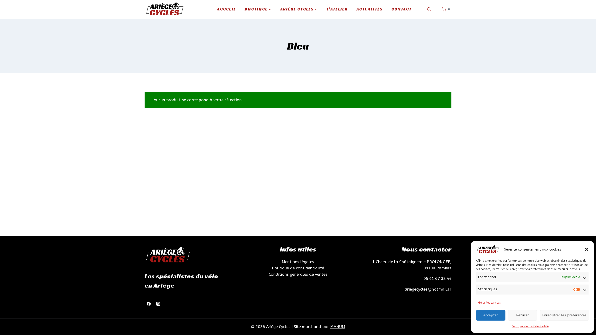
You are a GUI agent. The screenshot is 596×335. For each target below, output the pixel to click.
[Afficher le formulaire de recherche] (428, 9)
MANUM (337, 326)
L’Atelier (337, 9)
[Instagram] (158, 304)
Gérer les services (489, 302)
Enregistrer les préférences (564, 315)
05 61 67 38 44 (437, 278)
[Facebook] (149, 304)
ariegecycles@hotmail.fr (428, 289)
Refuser (522, 315)
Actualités (369, 9)
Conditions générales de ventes (298, 274)
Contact (401, 9)
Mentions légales (298, 261)
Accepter (490, 315)
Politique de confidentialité (530, 326)
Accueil (226, 9)
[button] (586, 249)
